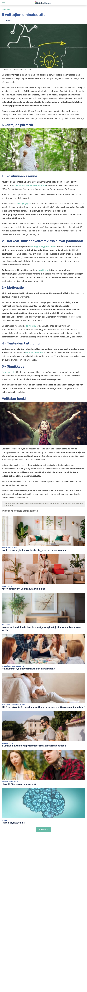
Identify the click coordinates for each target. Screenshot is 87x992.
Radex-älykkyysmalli (13, 822)
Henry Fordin (39, 185)
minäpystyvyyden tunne (43, 246)
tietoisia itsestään (34, 352)
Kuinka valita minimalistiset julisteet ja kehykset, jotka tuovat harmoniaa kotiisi (41, 629)
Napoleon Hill (8, 372)
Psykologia (6, 9)
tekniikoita (31, 326)
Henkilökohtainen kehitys (13, 666)
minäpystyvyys (24, 203)
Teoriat (5, 820)
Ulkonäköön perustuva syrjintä (19, 784)
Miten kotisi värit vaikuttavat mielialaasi (24, 588)
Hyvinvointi (7, 586)
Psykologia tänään (10, 548)
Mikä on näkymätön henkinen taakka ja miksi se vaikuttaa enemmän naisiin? (43, 707)
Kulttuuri (6, 625)
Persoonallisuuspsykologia (13, 705)
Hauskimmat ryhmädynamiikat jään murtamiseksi (28, 668)
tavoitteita (43, 270)
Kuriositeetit (7, 743)
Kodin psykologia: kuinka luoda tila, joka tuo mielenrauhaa (34, 550)
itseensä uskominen (22, 185)
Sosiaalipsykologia (10, 782)
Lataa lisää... (43, 829)
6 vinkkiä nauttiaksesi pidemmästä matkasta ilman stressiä (34, 745)
